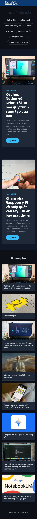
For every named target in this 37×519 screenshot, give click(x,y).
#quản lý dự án (24, 31)
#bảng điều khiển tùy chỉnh (18, 20)
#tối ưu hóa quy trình (18, 42)
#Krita (29, 26)
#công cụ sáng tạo (13, 26)
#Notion (9, 31)
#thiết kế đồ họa (18, 37)
